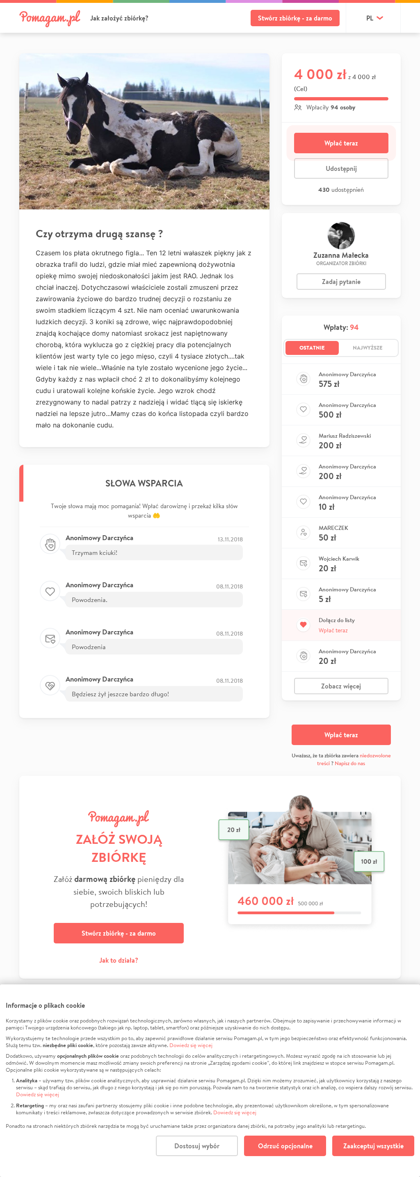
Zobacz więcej (341, 686)
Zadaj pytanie (341, 281)
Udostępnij (341, 168)
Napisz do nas (350, 763)
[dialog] (210, 1080)
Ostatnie (312, 347)
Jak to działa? (118, 960)
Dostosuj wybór (196, 1145)
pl (369, 18)
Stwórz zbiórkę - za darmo (295, 18)
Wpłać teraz (341, 143)
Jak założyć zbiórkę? (119, 18)
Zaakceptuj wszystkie (373, 1145)
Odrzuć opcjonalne (285, 1145)
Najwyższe (368, 347)
